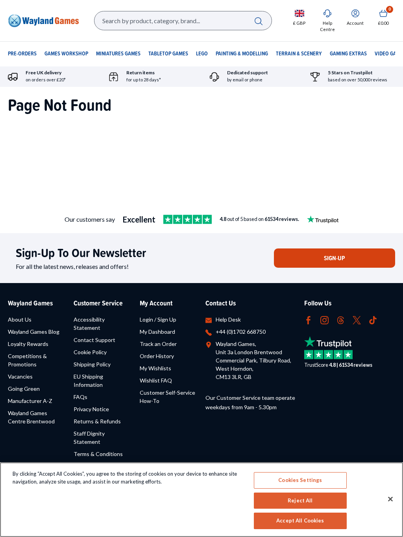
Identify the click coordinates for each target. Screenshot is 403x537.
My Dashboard (157, 331)
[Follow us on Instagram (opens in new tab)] (324, 319)
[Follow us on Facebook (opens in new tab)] (308, 319)
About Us (19, 319)
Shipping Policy (92, 364)
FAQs (80, 397)
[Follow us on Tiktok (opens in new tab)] (373, 319)
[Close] (390, 499)
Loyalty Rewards (28, 343)
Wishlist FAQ (156, 380)
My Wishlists (155, 368)
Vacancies (20, 376)
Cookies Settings (300, 480)
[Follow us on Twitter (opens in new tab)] (357, 319)
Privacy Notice (91, 409)
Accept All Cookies (300, 520)
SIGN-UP (334, 258)
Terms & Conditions (98, 454)
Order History (157, 356)
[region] (201, 499)
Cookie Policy (90, 352)
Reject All (300, 500)
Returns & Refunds (97, 421)
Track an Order (158, 343)
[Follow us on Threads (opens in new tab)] (340, 319)
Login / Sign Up (158, 319)
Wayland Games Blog (33, 331)
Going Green (24, 388)
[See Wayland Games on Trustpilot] (187, 219)
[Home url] (43, 21)
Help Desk (228, 319)
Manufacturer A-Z (30, 400)
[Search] (258, 20)
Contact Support (94, 340)
